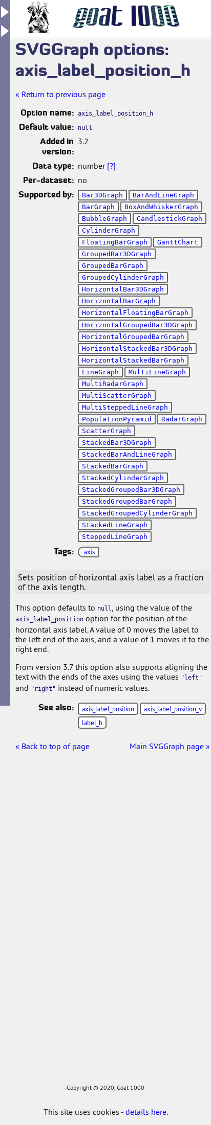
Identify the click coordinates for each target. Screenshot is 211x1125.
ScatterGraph (106, 431)
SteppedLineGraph (114, 537)
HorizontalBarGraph (119, 301)
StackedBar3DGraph (117, 442)
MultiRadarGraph (112, 384)
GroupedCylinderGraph (123, 277)
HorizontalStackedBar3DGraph (137, 348)
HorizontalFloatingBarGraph (135, 313)
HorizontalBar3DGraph (123, 289)
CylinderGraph (108, 230)
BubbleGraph (104, 218)
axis (89, 552)
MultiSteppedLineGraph (125, 407)
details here (145, 1112)
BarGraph (98, 207)
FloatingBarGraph (114, 242)
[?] (111, 166)
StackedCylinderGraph (123, 478)
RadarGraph (181, 419)
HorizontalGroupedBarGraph (133, 337)
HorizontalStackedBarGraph (133, 360)
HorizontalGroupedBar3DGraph (137, 325)
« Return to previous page (60, 94)
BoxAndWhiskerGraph (161, 207)
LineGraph (100, 372)
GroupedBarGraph (112, 265)
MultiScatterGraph (117, 395)
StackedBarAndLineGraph (127, 454)
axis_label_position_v (173, 709)
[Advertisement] (41, 928)
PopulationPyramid (117, 419)
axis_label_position (108, 709)
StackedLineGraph (114, 525)
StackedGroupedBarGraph (127, 501)
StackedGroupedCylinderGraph (137, 513)
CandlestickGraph (169, 218)
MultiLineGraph (157, 372)
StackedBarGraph (112, 466)
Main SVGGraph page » (170, 746)
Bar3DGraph (102, 195)
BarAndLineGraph (163, 195)
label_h (92, 722)
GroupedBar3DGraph (117, 254)
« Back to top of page (52, 746)
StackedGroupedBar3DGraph (131, 489)
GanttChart (177, 242)
